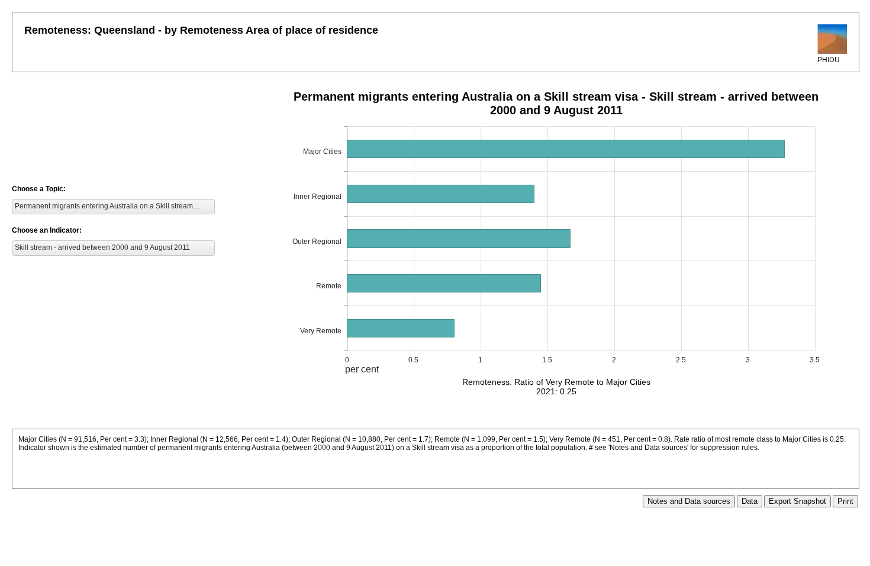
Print (845, 501)
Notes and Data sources (688, 501)
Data (750, 501)
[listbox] (113, 206)
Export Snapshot (797, 501)
